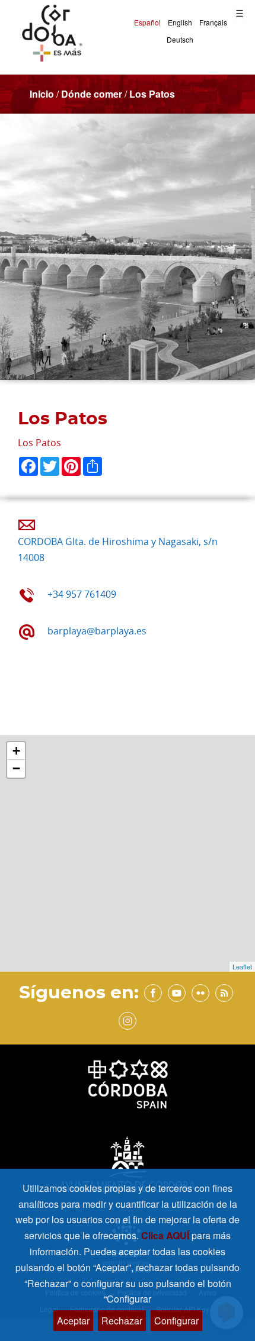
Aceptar (73, 1320)
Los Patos (152, 94)
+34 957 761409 (81, 594)
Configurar (176, 1320)
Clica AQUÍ (166, 1235)
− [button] (16, 768)
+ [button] (16, 750)
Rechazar (121, 1320)
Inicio (42, 94)
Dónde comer (91, 94)
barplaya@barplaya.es (96, 630)
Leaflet (242, 966)
